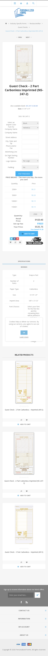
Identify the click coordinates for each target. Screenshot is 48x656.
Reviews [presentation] (24, 267)
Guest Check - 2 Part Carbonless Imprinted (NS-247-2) (24, 482)
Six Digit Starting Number (11, 156)
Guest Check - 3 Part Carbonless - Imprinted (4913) (24, 552)
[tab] (24, 261)
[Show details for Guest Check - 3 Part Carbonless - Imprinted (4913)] (24, 524)
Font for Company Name (11, 128)
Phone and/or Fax (11, 147)
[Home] (6, 23)
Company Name (11, 132)
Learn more (24, 337)
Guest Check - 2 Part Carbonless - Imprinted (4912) (24, 410)
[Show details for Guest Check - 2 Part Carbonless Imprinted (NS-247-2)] (24, 453)
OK (24, 333)
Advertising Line (11, 152)
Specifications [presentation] (24, 261)
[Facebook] (21, 602)
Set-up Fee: (18, 223)
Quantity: (18, 215)
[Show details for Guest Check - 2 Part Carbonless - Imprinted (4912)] (24, 382)
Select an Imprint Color (11, 123)
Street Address (11, 137)
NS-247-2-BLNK (32, 106)
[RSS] (27, 602)
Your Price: (18, 227)
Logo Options (11, 161)
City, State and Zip (11, 142)
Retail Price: (18, 219)
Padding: (11, 167)
